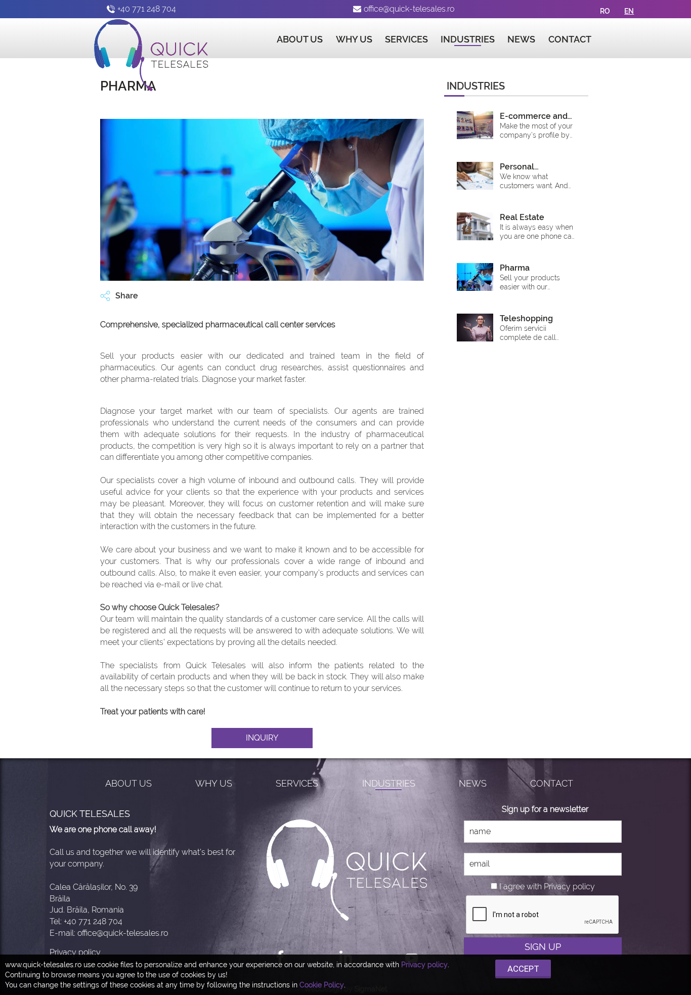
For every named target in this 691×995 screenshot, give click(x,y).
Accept (523, 969)
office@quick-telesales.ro (409, 9)
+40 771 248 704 (146, 9)
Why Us (354, 39)
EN (629, 11)
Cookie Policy (321, 985)
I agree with (520, 886)
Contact (569, 39)
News (521, 39)
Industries (468, 39)
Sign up (543, 946)
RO (605, 11)
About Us (300, 39)
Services (406, 39)
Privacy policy (75, 952)
